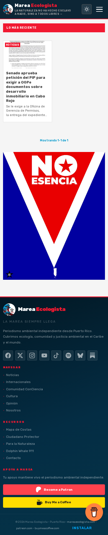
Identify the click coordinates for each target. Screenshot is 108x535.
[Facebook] (8, 355)
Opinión (12, 403)
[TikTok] (56, 355)
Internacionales (18, 382)
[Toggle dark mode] (87, 9)
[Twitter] (20, 355)
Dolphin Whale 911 (20, 451)
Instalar (82, 528)
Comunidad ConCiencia (24, 389)
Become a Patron (58, 490)
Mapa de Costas (19, 429)
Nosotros (13, 410)
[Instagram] (32, 355)
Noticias (12, 375)
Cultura (12, 396)
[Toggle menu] (99, 9)
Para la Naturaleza (20, 444)
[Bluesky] (80, 355)
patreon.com (24, 528)
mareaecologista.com (81, 521)
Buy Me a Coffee (58, 502)
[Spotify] (68, 355)
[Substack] (92, 355)
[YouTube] (44, 355)
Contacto (13, 458)
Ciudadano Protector (22, 437)
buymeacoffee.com (47, 528)
